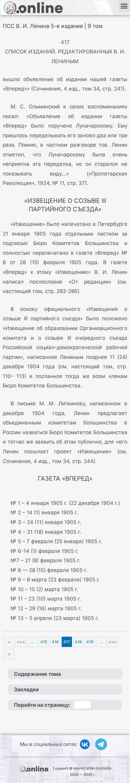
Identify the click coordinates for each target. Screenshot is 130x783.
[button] (124, 6)
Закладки (26, 689)
